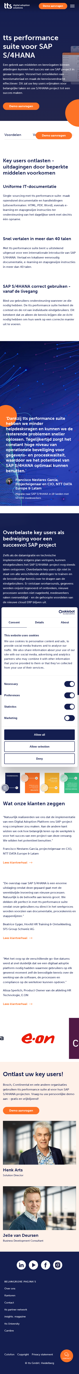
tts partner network (15, 1309)
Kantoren (9, 1295)
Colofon (9, 1354)
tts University (11, 1323)
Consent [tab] (14, 622)
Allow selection (40, 746)
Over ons (9, 1288)
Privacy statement (42, 1354)
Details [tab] (39, 622)
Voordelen (12, 135)
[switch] (69, 695)
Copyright (23, 1354)
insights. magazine (15, 1316)
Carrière (9, 1330)
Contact (9, 1302)
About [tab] (65, 622)
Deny (39, 758)
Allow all (39, 734)
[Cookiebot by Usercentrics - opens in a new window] (59, 612)
